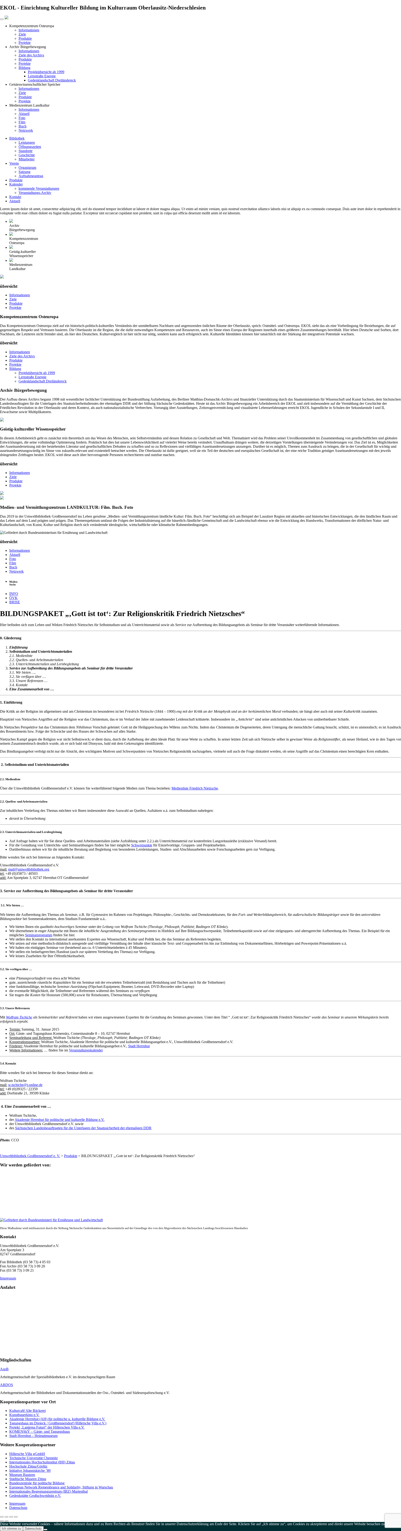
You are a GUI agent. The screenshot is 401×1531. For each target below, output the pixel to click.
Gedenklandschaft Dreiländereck (52, 80)
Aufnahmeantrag (31, 176)
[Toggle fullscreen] (11, 1517)
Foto (22, 118)
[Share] (6, 1517)
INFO (13, 594)
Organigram (27, 168)
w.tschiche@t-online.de (25, 1085)
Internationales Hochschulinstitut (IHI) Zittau (42, 1462)
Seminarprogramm (38, 935)
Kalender (16, 184)
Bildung (24, 68)
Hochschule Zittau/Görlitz (28, 1466)
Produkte (25, 38)
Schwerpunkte (141, 845)
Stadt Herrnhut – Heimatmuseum (33, 1436)
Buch (22, 126)
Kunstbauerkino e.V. (24, 1415)
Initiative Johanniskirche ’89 (30, 1470)
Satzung (24, 172)
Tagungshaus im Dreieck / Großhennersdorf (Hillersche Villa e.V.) (57, 1423)
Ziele (22, 34)
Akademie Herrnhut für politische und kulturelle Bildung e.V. (59, 1120)
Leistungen (27, 142)
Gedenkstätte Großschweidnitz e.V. (35, 1496)
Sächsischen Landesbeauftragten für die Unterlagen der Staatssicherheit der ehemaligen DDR (83, 1128)
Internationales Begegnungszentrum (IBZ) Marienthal (48, 1491)
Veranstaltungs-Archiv (35, 193)
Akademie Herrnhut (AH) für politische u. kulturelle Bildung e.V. (57, 1419)
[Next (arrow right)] (6, 1521)
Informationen (29, 30)
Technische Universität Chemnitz (33, 1458)
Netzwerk (26, 130)
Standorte (25, 151)
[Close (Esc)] (2, 1517)
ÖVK (13, 598)
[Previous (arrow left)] (2, 1521)
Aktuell (24, 114)
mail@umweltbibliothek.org (28, 869)
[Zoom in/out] (16, 1517)
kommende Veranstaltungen (39, 188)
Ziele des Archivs (31, 55)
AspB (4, 1369)
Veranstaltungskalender (86, 1050)
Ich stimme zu (11, 1528)
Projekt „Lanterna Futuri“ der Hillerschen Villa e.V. (46, 1427)
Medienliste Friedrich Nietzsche (194, 788)
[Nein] (45, 1529)
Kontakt (15, 197)
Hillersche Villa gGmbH (27, 1454)
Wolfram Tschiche (19, 1017)
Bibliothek (17, 138)
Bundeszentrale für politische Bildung (37, 1483)
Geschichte (27, 155)
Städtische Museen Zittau (27, 1479)
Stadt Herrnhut (139, 1046)
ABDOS (6, 1385)
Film (22, 122)
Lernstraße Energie (42, 76)
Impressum (8, 1278)
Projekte (25, 43)
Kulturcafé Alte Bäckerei (27, 1411)
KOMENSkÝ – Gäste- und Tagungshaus (39, 1431)
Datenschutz (18, 1508)
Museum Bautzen (22, 1475)
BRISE (14, 602)
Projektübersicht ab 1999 (46, 72)
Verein (14, 163)
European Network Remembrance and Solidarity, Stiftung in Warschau (61, 1487)
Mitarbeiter (27, 159)
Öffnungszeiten (30, 147)
